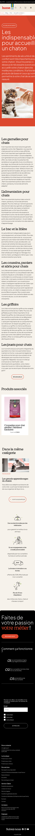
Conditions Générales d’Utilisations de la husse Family (15, 796)
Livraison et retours (6, 788)
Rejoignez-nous (10, 636)
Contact (3, 801)
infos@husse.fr (5, 748)
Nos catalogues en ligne (7, 780)
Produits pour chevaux (7, 763)
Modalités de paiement (7, 786)
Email (5, 706)
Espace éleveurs (5, 775)
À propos (3, 799)
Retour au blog (17, 376)
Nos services (5, 767)
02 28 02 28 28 (5, 750)
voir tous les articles (17, 499)
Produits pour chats (6, 761)
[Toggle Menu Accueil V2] (31, 7)
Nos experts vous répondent (8, 770)
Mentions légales (5, 791)
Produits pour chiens (6, 758)
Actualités (4, 777)
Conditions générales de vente (9, 793)
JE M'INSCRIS (16, 726)
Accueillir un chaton (9, 25)
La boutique (5, 756)
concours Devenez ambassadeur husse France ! (13, 772)
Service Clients (6, 783)
